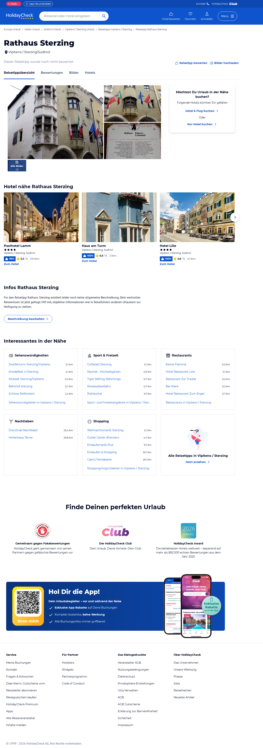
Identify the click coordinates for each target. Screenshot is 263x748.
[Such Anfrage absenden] (104, 16)
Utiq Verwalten (128, 690)
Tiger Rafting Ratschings (104, 379)
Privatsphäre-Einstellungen (136, 683)
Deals (12, 3)
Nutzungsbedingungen (133, 669)
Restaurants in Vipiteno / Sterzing (188, 402)
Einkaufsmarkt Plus (100, 445)
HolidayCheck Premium (22, 704)
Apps (9, 711)
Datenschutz (126, 676)
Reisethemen (182, 690)
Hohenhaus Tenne (21, 437)
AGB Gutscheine (129, 704)
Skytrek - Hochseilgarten (104, 371)
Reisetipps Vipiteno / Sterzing (115, 29)
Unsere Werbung (185, 669)
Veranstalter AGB (129, 662)
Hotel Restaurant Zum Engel (185, 393)
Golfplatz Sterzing (99, 364)
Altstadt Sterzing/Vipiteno (26, 379)
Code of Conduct (73, 683)
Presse (178, 676)
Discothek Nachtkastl (23, 430)
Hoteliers (68, 662)
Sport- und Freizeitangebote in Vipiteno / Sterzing (119, 402)
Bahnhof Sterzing (20, 386)
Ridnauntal (94, 393)
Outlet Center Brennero (103, 437)
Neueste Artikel (184, 697)
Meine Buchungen (18, 662)
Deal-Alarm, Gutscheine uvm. (26, 683)
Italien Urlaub (32, 29)
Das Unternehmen (186, 662)
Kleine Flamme (176, 364)
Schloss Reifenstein (22, 393)
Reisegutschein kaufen (21, 697)
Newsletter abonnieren (21, 690)
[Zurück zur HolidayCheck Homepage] (19, 16)
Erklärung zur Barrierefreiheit (138, 711)
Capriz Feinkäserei (99, 459)
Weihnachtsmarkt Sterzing (105, 430)
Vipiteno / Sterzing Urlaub (79, 29)
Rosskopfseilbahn (99, 386)
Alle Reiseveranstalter (20, 718)
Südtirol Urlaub (52, 29)
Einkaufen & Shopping (102, 452)
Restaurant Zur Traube (181, 379)
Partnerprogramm (74, 676)
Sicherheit (125, 718)
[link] (171, 16)
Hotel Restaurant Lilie (180, 371)
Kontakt (201, 3)
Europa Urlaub (12, 29)
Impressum (125, 725)
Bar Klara (172, 386)
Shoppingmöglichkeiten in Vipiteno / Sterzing (118, 468)
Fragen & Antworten (20, 676)
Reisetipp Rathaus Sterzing (151, 29)
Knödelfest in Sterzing (24, 371)
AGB (121, 697)
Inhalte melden (16, 725)
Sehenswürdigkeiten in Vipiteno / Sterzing (37, 402)
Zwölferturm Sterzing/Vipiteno (29, 364)
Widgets (68, 669)
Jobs (177, 683)
